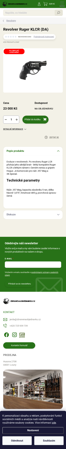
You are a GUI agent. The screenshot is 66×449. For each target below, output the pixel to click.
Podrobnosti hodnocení (44, 37)
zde (54, 422)
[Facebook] (6, 334)
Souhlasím (49, 440)
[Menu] (62, 4)
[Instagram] (14, 334)
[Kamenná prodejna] (33, 389)
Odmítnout (17, 440)
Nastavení (33, 430)
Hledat (59, 13)
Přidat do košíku (33, 119)
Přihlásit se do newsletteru (19, 284)
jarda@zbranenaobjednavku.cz (25, 319)
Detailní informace (13, 129)
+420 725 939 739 (19, 325)
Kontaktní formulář (19, 345)
